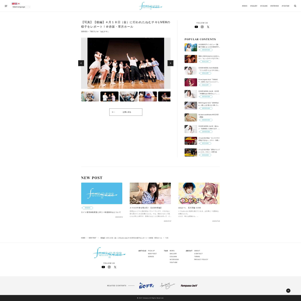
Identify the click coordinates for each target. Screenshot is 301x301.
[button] (81, 63)
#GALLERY (253, 6)
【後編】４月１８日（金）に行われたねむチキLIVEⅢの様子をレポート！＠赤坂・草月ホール (131, 238)
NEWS (172, 251)
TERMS (197, 257)
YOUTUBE (174, 262)
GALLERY (173, 254)
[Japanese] (18, 3)
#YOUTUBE (285, 6)
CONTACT (198, 254)
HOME (83, 238)
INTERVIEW (174, 259)
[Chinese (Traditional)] (13, 3)
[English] (16, 3)
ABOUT (197, 251)
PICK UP (151, 251)
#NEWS (244, 6)
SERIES (151, 257)
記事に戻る (127, 112)
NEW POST (92, 238)
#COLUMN (263, 6)
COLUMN (173, 257)
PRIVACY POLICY (201, 259)
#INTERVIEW (274, 6)
